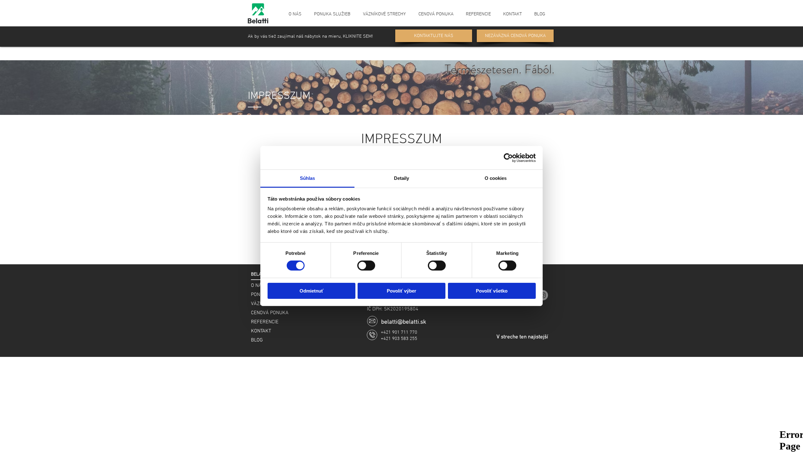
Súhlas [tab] (307, 178)
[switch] (366, 266)
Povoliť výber (401, 290)
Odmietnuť (311, 290)
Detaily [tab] (401, 178)
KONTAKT (261, 331)
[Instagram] (543, 295)
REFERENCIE (265, 322)
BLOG (257, 340)
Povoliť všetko (492, 290)
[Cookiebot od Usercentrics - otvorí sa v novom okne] (508, 157)
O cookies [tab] (496, 178)
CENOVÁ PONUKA (270, 313)
